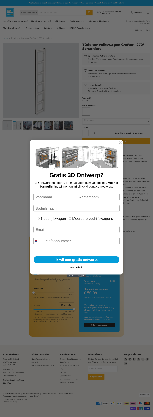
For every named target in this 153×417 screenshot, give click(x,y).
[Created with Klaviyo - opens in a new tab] (76, 275)
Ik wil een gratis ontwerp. (76, 260)
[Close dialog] (120, 142)
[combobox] (38, 241)
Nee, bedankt (76, 267)
